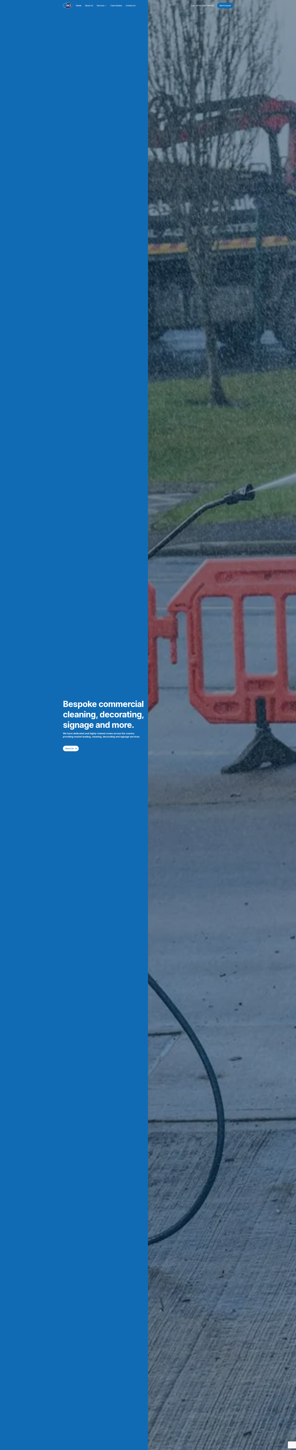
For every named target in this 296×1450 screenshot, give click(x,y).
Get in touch (225, 5)
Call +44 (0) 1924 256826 (202, 5)
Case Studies (116, 5)
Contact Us (130, 5)
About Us (89, 5)
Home (78, 5)
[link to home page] (67, 5)
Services (100, 5)
